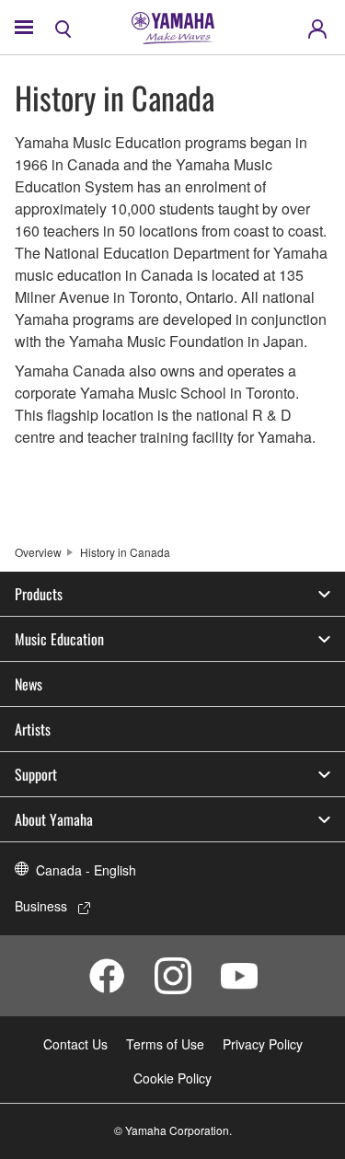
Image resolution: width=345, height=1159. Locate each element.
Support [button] (36, 774)
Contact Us (75, 1044)
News (28, 684)
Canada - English (86, 870)
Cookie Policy (172, 1078)
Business (41, 906)
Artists (33, 729)
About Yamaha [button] (54, 819)
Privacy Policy (263, 1044)
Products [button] (39, 594)
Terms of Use (165, 1044)
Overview (38, 552)
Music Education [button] (59, 639)
